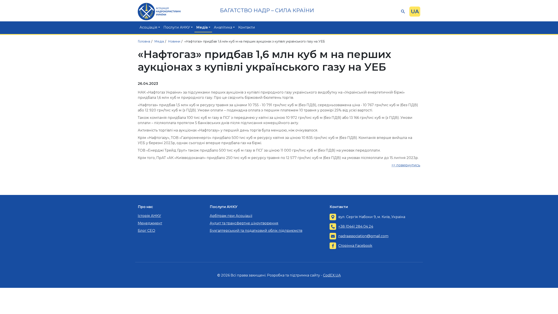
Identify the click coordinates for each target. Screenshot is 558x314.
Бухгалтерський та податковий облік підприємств (256, 231)
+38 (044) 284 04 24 (355, 226)
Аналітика (223, 27)
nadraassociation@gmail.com (363, 236)
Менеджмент (150, 223)
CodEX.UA (332, 275)
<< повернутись (405, 165)
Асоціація (148, 27)
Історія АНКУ (149, 216)
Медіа (202, 27)
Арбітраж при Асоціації (231, 216)
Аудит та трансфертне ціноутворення (244, 223)
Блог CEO (146, 231)
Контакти (246, 27)
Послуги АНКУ (176, 27)
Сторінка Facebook (355, 246)
